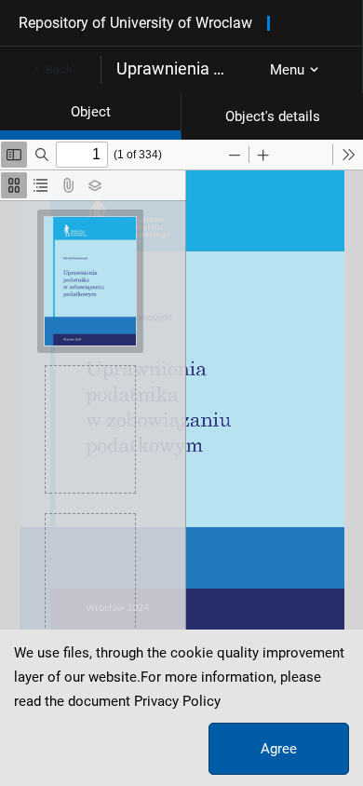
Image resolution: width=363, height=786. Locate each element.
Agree (279, 748)
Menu (287, 69)
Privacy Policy (177, 701)
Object (91, 111)
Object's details (272, 116)
